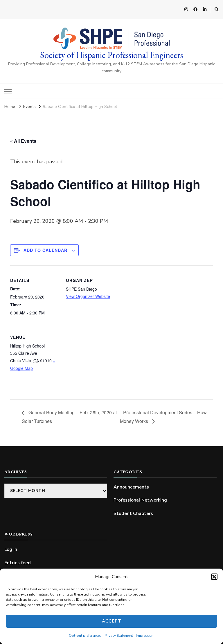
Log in (10, 549)
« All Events (23, 141)
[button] (214, 577)
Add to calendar (45, 250)
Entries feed (17, 563)
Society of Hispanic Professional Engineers (111, 55)
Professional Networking (140, 500)
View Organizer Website (88, 296)
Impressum (145, 635)
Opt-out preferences (85, 635)
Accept (111, 621)
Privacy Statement (119, 635)
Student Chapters (133, 513)
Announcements (131, 487)
